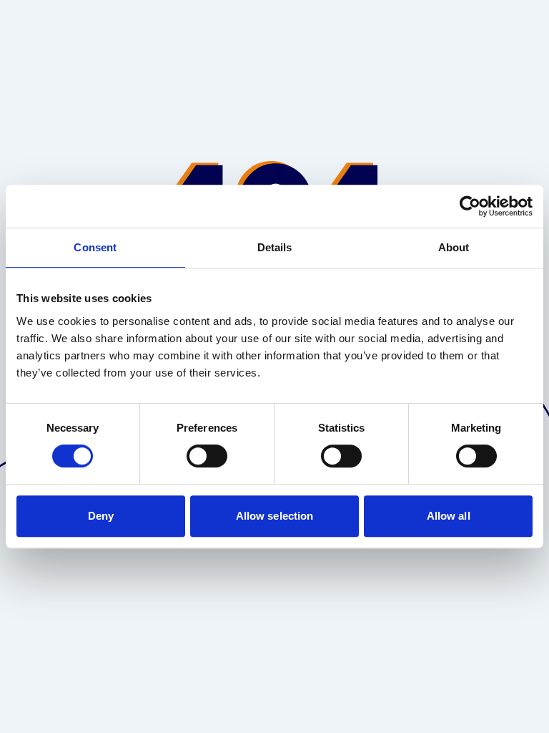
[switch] (207, 456)
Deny (101, 516)
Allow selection (275, 516)
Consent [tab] (95, 247)
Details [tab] (274, 247)
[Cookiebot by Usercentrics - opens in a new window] (470, 206)
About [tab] (454, 247)
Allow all (448, 516)
